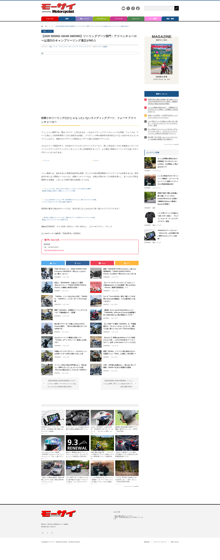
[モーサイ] (58, 13)
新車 (67, 19)
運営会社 (147, 542)
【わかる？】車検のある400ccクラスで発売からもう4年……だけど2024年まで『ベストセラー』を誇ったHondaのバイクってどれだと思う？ (119, 340)
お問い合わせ (174, 542)
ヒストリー (136, 19)
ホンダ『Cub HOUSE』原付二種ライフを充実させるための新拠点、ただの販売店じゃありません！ (119, 298)
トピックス (50, 19)
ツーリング (118, 19)
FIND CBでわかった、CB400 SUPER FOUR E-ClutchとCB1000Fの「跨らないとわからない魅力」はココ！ (70, 271)
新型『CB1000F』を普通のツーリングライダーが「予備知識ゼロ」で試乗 (70, 311)
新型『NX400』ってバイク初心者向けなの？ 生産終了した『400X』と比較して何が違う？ (119, 352)
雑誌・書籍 (170, 19)
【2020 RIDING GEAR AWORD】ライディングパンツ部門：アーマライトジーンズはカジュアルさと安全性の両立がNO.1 (62, 383)
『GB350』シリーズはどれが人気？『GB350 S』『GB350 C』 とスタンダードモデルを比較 (70, 298)
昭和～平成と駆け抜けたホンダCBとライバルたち (128, 518)
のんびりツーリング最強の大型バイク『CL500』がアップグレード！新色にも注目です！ (70, 340)
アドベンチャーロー (65, 46)
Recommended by (129, 486)
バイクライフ (157, 170)
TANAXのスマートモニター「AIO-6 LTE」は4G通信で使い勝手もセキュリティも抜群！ (168, 234)
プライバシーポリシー (160, 542)
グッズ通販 (153, 19)
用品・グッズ (84, 19)
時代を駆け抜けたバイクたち (124, 516)
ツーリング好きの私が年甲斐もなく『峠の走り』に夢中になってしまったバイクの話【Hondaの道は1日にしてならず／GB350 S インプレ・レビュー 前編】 (70, 367)
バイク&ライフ (101, 19)
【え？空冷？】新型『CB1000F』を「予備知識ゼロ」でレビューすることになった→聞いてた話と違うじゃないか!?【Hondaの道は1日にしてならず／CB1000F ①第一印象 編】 (119, 326)
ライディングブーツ (84, 46)
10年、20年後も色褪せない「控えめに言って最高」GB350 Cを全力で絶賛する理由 (119, 366)
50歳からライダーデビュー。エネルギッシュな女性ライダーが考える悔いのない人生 (70, 352)
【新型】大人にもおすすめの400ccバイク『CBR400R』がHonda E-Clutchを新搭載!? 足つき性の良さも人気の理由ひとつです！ (119, 312)
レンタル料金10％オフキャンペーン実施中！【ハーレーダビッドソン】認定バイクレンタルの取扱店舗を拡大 (168, 180)
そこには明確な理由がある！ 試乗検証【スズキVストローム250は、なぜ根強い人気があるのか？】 (168, 163)
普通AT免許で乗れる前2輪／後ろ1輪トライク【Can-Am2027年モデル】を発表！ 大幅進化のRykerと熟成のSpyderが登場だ (168, 198)
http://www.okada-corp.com (54, 250)
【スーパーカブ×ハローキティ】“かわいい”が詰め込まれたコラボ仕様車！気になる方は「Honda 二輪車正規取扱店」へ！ (119, 285)
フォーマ (75, 46)
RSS (51, 532)
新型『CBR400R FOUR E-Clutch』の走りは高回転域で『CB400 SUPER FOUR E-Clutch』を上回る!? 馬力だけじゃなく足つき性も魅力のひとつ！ (119, 271)
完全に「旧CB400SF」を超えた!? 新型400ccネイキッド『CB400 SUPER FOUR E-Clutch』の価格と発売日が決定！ (70, 285)
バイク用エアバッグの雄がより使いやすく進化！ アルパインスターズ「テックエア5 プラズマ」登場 (168, 217)
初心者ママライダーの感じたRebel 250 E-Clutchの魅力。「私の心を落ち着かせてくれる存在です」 (70, 326)
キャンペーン (157, 188)
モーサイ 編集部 (102, 46)
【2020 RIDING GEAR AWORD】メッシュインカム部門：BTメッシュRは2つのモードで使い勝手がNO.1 (117, 383)
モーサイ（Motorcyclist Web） (58, 542)
